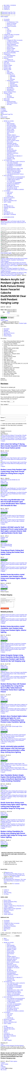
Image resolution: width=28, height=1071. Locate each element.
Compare (6, 1038)
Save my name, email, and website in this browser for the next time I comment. (13, 424)
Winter (8, 33)
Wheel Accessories (11, 26)
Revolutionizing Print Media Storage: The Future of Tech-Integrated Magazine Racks (14, 874)
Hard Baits (12, 76)
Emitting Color (4, 482)
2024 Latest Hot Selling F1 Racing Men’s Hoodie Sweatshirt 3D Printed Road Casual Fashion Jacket (14, 446)
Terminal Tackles (8, 93)
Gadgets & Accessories (12, 45)
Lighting (10, 167)
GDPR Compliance (8, 907)
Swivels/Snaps (10, 97)
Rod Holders (10, 87)
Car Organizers (12, 163)
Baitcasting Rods (14, 82)
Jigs (11, 78)
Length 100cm (4, 726)
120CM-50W (10, 479)
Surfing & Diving (11, 101)
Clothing (6, 27)
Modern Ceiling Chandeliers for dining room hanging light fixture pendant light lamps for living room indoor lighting (14, 834)
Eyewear (9, 30)
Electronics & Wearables (13, 43)
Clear (8, 313)
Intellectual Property (9, 910)
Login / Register (8, 1040)
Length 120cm (11, 726)
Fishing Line (10, 59)
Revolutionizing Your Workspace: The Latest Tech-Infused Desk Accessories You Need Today (15, 881)
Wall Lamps (7, 98)
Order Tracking (7, 892)
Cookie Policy (7, 912)
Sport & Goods (7, 69)
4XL (6, 452)
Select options (13, 1061)
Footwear (6, 58)
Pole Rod (12, 83)
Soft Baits (12, 79)
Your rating (4, 401)
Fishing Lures (10, 73)
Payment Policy (7, 903)
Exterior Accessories (14, 164)
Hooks (8, 94)
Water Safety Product (12, 103)
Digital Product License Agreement (12, 908)
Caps (8, 29)
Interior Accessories (11, 23)
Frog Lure (12, 75)
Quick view (3, 456)
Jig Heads (9, 96)
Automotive (7, 20)
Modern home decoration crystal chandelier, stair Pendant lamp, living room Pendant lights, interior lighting (13, 577)
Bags (8, 71)
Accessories (7, 19)
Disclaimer (6, 911)
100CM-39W (4, 479)
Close (2, 1044)
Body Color (4, 309)
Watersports (6, 100)
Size (4, 312)
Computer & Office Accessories (11, 34)
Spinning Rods (13, 84)
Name (3, 417)
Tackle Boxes (10, 90)
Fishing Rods (10, 80)
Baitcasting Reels (11, 55)
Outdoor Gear (10, 50)
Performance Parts (11, 24)
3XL (4, 452)
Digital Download (8, 37)
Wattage (3, 538)
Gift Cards (6, 62)
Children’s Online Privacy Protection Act (14, 905)
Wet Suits (9, 104)
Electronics (6, 38)
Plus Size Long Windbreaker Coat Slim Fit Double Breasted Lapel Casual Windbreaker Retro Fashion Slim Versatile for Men (13, 502)
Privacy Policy (7, 900)
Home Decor (10, 47)
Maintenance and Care (15, 168)
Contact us (6, 889)
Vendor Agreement (8, 914)
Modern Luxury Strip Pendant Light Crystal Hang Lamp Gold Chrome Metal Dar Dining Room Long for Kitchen (13, 472)
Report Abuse (3, 326)
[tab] (15, 329)
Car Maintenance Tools (12, 22)
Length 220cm (18, 726)
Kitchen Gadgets (11, 48)
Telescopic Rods (14, 86)
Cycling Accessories (9, 36)
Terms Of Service (8, 904)
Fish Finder (9, 72)
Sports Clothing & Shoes (13, 51)
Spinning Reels (10, 89)
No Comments (15, 876)
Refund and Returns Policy (10, 901)
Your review (5, 404)
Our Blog (6, 894)
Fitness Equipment (11, 44)
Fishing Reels (7, 54)
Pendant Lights (7, 68)
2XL (2, 452)
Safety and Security (14, 171)
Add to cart (3, 317)
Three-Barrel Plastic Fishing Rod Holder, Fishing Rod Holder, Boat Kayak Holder (12, 552)
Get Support (10, 317)
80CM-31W (17, 479)
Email (3, 420)
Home (2, 253)
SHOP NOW (4, 219)
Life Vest (9, 31)
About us (6, 891)
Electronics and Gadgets (16, 161)
